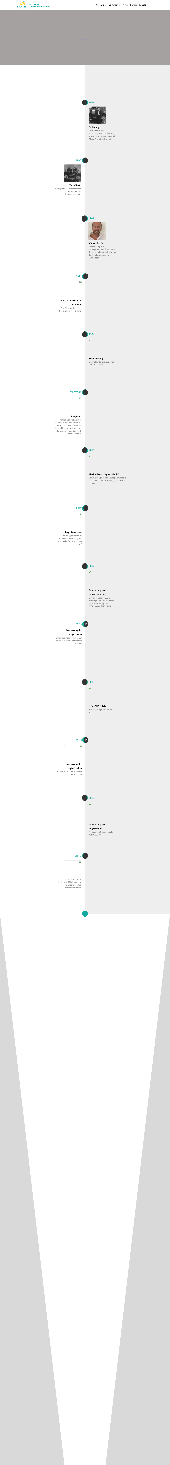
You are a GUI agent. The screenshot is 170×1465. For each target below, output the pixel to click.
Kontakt (142, 5)
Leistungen (113, 5)
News (125, 5)
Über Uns (100, 5)
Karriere (133, 5)
